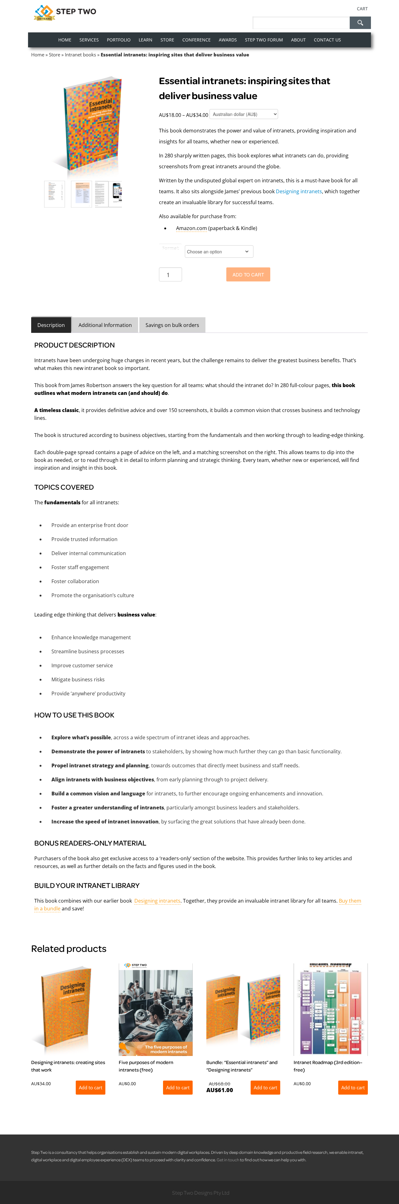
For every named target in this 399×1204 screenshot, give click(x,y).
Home (37, 54)
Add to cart (248, 274)
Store (54, 54)
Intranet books (80, 54)
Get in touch (228, 1159)
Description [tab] (51, 325)
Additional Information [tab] (105, 325)
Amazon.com (191, 228)
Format (170, 249)
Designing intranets (299, 191)
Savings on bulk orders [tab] (172, 325)
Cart (362, 9)
